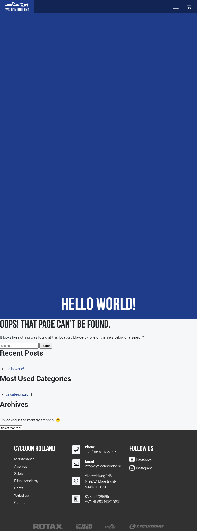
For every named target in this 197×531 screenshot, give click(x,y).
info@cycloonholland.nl (103, 466)
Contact (20, 502)
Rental (19, 487)
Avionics (20, 466)
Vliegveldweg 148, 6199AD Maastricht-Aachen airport (100, 481)
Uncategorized (17, 394)
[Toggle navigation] (175, 6)
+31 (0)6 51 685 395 (100, 451)
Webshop (21, 495)
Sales (18, 473)
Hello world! (15, 368)
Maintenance (24, 459)
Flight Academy (26, 480)
